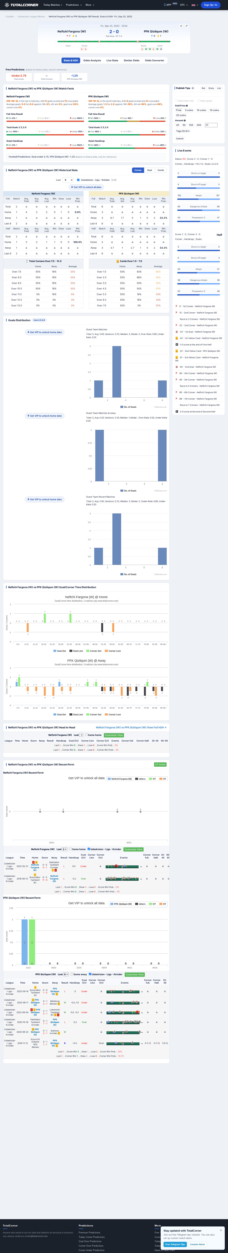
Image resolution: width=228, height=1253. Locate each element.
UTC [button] (182, 5)
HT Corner (160, 764)
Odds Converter (154, 60)
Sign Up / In (210, 5)
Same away (80, 974)
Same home (95, 735)
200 (199, 125)
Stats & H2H (71, 60)
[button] (195, 5)
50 (184, 125)
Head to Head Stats (165, 1250)
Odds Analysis (92, 60)
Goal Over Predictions (90, 1241)
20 (177, 125)
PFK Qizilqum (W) (156, 31)
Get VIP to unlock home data (46, 332)
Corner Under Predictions (92, 1250)
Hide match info (185, 101)
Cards (161, 170)
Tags (183, 131)
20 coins (181, 115)
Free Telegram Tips (175, 1244)
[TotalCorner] (23, 5)
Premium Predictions (89, 1232)
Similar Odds (131, 60)
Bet (203, 88)
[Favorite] (181, 26)
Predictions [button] (72, 5)
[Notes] (186, 26)
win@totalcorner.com (37, 1236)
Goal (149, 170)
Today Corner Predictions (92, 1237)
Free (178, 110)
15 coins (214, 110)
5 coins (189, 110)
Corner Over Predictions (91, 1245)
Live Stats (112, 60)
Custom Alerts (197, 1244)
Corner (138, 170)
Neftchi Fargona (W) (72, 31)
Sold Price (180, 105)
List (219, 88)
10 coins (201, 110)
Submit (180, 138)
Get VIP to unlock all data (87, 187)
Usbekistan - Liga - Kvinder (95, 180)
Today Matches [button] (51, 5)
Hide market (206, 101)
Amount (179, 120)
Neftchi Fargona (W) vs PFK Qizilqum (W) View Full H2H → (131, 727)
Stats (211, 88)
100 (191, 125)
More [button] (89, 5)
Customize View (114, 735)
